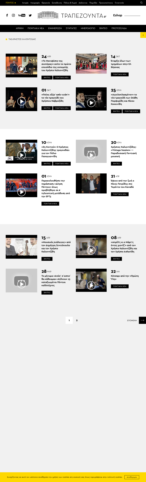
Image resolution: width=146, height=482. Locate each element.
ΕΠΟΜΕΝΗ (132, 321)
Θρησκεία (46, 3)
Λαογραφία (35, 3)
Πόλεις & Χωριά (70, 3)
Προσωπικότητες (106, 3)
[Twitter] (30, 15)
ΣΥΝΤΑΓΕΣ (71, 28)
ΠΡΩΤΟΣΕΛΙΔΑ (119, 28)
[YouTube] (21, 15)
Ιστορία (25, 3)
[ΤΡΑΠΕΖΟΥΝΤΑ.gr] (73, 15)
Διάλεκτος (83, 3)
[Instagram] (13, 15)
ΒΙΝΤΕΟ (103, 28)
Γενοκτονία (119, 3)
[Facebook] (7, 15)
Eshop (117, 15)
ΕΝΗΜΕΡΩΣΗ (55, 28)
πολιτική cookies (114, 477)
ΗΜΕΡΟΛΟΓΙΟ (88, 28)
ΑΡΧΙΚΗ (20, 28)
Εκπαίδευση (57, 3)
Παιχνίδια (93, 3)
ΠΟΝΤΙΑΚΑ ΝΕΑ (36, 28)
